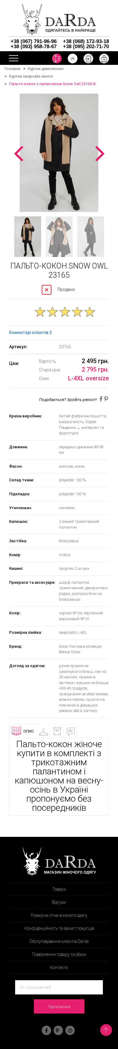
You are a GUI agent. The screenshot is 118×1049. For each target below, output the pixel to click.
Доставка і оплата (65, 733)
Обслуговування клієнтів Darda (59, 941)
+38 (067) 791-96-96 (34, 41)
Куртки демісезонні (46, 68)
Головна (12, 68)
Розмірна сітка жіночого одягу (59, 915)
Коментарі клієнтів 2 (30, 332)
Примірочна (52, 731)
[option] (59, 153)
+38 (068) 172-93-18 (86, 41)
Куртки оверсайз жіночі (31, 76)
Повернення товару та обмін (59, 954)
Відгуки (79, 731)
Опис (28, 731)
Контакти (59, 967)
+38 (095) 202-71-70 (86, 46)
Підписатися (59, 1006)
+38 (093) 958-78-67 (34, 46)
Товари (59, 889)
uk (72, 58)
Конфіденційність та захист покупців (59, 928)
